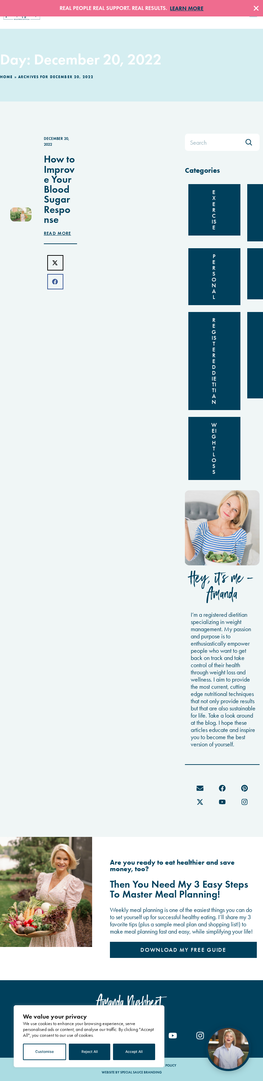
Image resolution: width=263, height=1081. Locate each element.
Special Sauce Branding (141, 1072)
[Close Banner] (256, 8)
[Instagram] (244, 802)
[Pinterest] (244, 788)
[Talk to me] (228, 1048)
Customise (44, 1051)
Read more (57, 233)
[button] (55, 263)
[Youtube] (222, 802)
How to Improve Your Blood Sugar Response (59, 189)
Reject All (90, 1051)
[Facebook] (222, 788)
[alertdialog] (131, 8)
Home (6, 76)
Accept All (134, 1051)
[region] (89, 1036)
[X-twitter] (200, 802)
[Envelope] (200, 788)
